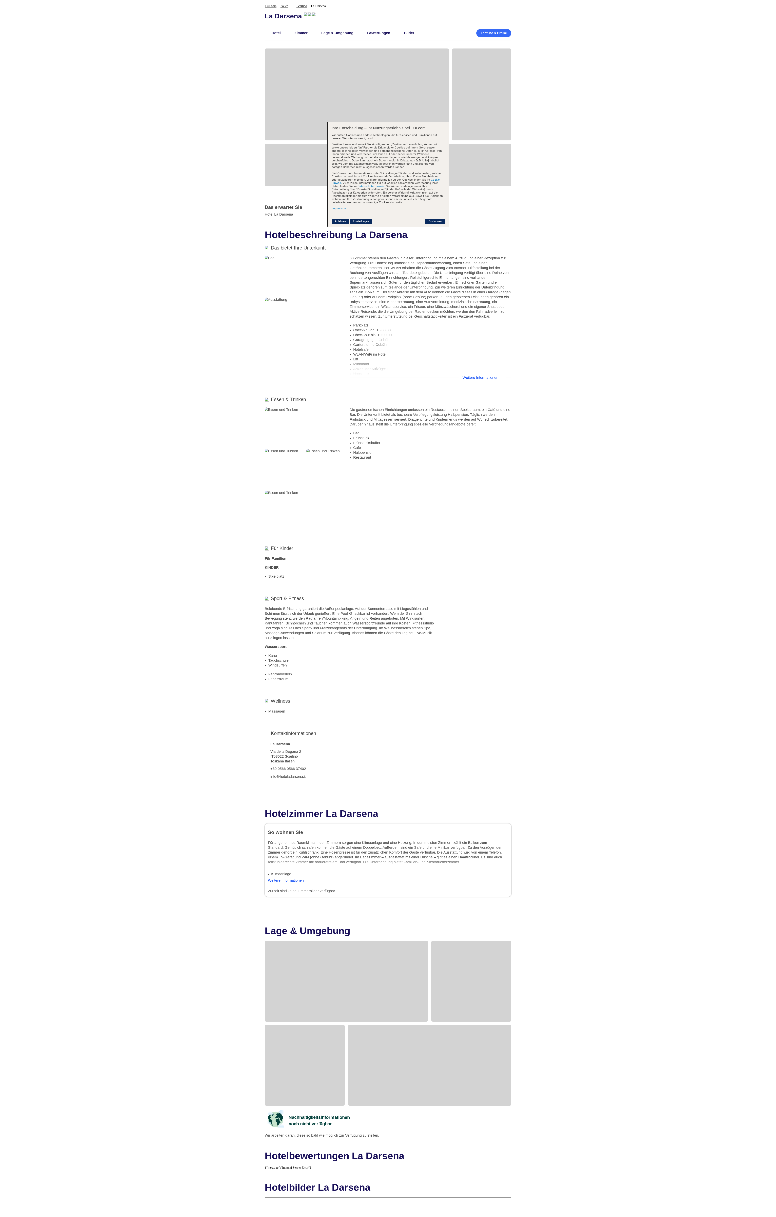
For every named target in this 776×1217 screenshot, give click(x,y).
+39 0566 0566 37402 (288, 769)
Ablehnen (340, 221)
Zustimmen (435, 221)
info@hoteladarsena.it (288, 777)
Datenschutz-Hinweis (370, 186)
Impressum (339, 208)
